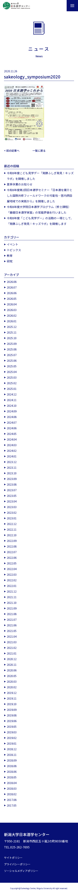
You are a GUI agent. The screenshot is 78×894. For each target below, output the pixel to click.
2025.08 (11, 349)
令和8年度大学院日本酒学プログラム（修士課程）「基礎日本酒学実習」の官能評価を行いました (39, 209)
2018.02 (11, 794)
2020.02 (11, 687)
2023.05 (11, 496)
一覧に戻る (39, 150)
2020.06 (11, 670)
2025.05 (11, 366)
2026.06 (11, 293)
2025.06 (11, 360)
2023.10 (11, 473)
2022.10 (11, 535)
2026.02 (11, 315)
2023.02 (11, 512)
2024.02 (11, 451)
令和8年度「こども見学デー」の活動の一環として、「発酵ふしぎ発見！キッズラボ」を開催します (40, 221)
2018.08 (11, 766)
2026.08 (11, 282)
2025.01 (11, 389)
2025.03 (11, 377)
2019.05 (11, 726)
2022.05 (11, 563)
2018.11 (11, 755)
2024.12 (11, 394)
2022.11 (11, 529)
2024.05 (11, 434)
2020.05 (11, 676)
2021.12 (11, 591)
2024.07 (11, 422)
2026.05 (11, 299)
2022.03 (11, 574)
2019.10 (11, 704)
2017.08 (11, 800)
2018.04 (11, 783)
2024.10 (11, 405)
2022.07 (11, 552)
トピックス (14, 250)
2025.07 (11, 355)
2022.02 (11, 580)
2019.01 (11, 743)
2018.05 (11, 777)
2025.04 (11, 372)
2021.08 (11, 614)
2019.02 (11, 738)
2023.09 (11, 479)
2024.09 (11, 411)
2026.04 (11, 304)
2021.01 (11, 653)
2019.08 (11, 715)
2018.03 (11, 788)
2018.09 (11, 760)
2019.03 (11, 732)
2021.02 (11, 648)
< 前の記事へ (12, 150)
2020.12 (11, 659)
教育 (9, 256)
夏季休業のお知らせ (19, 184)
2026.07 (11, 287)
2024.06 (11, 428)
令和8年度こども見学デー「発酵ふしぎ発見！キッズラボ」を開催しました (40, 176)
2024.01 (11, 456)
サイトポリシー (13, 857)
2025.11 (11, 332)
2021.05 (11, 631)
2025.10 (11, 338)
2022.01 (11, 586)
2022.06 (11, 558)
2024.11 (11, 400)
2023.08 (11, 484)
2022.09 (11, 541)
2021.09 (11, 608)
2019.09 (11, 710)
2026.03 (11, 310)
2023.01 (11, 518)
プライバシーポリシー (17, 864)
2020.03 (11, 681)
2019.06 (11, 721)
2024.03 (11, 445)
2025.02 (11, 383)
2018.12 (11, 749)
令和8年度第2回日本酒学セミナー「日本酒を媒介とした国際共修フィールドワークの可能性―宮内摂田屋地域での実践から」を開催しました (39, 195)
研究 (9, 261)
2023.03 (11, 507)
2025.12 (11, 327)
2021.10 (11, 603)
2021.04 (11, 636)
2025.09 (11, 344)
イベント (12, 244)
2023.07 (11, 490)
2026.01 (11, 321)
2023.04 (11, 501)
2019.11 (11, 698)
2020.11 (11, 665)
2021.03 (11, 642)
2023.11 (11, 467)
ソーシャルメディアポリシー (21, 871)
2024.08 (11, 417)
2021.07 (11, 619)
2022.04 (11, 569)
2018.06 (11, 771)
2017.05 (11, 805)
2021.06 (11, 625)
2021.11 (11, 597)
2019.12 (11, 693)
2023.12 (11, 462)
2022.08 (11, 546)
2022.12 (11, 524)
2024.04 (11, 439)
